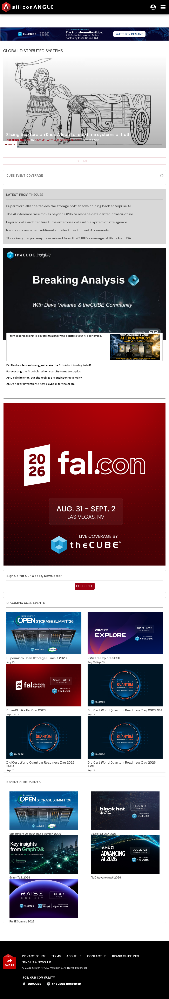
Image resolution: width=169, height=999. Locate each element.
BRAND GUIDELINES (125, 956)
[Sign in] (153, 7)
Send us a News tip (36, 962)
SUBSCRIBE (84, 586)
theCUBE (34, 984)
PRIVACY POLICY (34, 956)
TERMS (56, 956)
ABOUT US (73, 956)
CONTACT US (96, 956)
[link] (84, 103)
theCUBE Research (66, 984)
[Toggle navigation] (163, 7)
